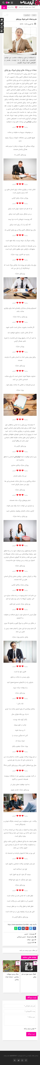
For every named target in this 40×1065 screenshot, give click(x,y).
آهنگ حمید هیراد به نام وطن (30, 7)
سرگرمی (27, 15)
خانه (34, 15)
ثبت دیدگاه (31, 1034)
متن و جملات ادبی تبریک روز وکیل (26, 19)
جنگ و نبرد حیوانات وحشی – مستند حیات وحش (11, 977)
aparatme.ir (13, 1056)
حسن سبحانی (21, 937)
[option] (29, 976)
